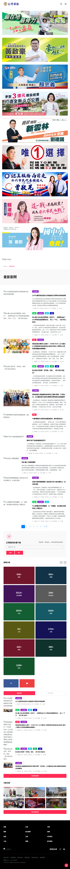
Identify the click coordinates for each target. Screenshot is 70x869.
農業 (34, 339)
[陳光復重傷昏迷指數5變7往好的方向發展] (35, 803)
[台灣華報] (11, 4)
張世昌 (36, 521)
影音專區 (49, 841)
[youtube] (27, 683)
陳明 (35, 308)
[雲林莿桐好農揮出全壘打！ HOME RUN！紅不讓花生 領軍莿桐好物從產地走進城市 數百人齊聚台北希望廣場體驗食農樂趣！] (17, 346)
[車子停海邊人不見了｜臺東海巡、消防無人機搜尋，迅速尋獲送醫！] (35, 792)
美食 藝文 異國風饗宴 (28, 462)
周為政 (36, 335)
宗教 (48, 827)
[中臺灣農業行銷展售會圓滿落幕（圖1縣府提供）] (17, 416)
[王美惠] (35, 23)
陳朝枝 (36, 431)
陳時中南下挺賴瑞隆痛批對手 (36, 440)
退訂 (19, 552)
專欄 (26, 841)
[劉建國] (35, 130)
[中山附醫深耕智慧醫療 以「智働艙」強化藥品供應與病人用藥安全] (17, 503)
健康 (47, 313)
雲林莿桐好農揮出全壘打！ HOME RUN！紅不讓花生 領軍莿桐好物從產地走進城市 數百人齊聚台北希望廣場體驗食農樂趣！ (48, 346)
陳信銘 (30, 453)
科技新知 (49, 836)
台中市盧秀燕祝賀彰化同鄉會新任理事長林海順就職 (49, 295)
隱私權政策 (35, 857)
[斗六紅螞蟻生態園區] (35, 157)
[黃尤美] (35, 103)
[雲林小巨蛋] (35, 259)
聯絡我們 (27, 857)
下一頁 (45, 526)
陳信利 (36, 361)
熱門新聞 (50, 693)
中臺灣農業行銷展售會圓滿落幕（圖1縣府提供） (48, 419)
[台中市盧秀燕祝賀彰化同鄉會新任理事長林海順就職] (17, 292)
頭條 (5, 827)
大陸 (5, 841)
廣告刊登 (6, 857)
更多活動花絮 (35, 812)
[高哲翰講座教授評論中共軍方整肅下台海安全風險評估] (14, 792)
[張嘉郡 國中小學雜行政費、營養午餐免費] (35, 238)
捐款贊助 (13, 857)
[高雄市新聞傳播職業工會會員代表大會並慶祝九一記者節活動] (17, 479)
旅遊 (52, 366)
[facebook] (11, 683)
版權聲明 (42, 857)
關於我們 (20, 857)
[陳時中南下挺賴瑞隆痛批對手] (14, 436)
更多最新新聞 (35, 775)
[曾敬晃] (35, 184)
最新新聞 (19, 693)
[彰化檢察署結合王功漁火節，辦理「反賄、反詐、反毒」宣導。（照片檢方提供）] (14, 803)
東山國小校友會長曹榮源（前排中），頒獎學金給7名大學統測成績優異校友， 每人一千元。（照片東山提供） (49, 320)
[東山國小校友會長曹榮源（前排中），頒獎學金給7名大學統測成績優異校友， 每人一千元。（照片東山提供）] (17, 316)
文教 (52, 313)
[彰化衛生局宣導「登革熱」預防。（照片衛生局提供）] (17, 367)
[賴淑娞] (35, 211)
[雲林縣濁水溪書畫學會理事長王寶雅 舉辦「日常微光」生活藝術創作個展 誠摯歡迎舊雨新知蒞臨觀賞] (17, 397)
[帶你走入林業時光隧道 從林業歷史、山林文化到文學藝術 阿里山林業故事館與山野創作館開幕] (56, 803)
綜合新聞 (35, 291)
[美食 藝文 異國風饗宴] (11, 458)
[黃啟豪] (35, 50)
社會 (34, 313)
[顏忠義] (35, 77)
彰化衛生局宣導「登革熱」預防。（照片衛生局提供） (30, 752)
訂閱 (10, 552)
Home (5, 266)
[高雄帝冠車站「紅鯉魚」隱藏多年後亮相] (56, 792)
